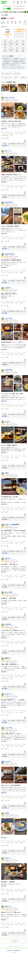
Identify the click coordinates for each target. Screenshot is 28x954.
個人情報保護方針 (17, 950)
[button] (5, 88)
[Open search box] (2, 73)
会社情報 (9, 950)
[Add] (25, 15)
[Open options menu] (26, 97)
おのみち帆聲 (4, 15)
